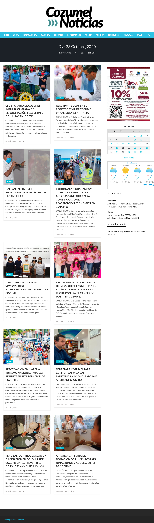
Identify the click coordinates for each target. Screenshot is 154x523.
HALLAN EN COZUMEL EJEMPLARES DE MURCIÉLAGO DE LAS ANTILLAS (25, 192)
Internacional (30, 35)
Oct (82, 53)
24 (141, 148)
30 (135, 152)
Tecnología (113, 35)
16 (135, 143)
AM (76, 53)
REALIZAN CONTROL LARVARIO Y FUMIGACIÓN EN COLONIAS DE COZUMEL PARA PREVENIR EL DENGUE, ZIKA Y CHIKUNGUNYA (26, 461)
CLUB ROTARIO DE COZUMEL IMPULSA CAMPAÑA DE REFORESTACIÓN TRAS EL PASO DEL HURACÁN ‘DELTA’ (24, 111)
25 (147, 148)
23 (135, 148)
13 (117, 143)
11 (147, 139)
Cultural (128, 35)
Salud (139, 35)
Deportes (58, 35)
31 (141, 152)
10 (141, 139)
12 (110, 143)
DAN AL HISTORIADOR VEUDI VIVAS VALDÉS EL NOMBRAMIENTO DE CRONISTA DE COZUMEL (26, 287)
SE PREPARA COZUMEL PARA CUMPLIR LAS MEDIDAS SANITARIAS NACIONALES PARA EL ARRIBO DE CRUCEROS (77, 374)
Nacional (45, 35)
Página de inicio (65, 53)
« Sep (126, 157)
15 (129, 143)
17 (141, 143)
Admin (21, 141)
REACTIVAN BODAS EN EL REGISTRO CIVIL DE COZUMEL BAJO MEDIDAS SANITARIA (74, 109)
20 (117, 148)
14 (123, 143)
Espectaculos (74, 35)
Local (16, 35)
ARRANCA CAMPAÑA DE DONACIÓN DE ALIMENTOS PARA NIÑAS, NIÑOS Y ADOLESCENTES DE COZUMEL (76, 461)
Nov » (131, 157)
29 (129, 152)
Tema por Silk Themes (14, 519)
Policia (88, 35)
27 (117, 152)
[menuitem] (6, 35)
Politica (100, 35)
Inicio (6, 35)
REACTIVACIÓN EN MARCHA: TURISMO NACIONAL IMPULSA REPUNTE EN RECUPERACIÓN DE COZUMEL (25, 374)
